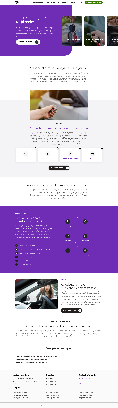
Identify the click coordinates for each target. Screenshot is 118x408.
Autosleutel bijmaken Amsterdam (20, 391)
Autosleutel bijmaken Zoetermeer (53, 398)
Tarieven (72, 2)
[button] (97, 49)
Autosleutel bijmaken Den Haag (20, 394)
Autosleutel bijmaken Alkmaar (85, 395)
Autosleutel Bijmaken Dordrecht (86, 392)
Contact (80, 2)
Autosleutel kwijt (49, 378)
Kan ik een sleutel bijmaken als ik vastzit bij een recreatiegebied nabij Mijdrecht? (37, 356)
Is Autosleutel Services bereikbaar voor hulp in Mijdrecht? (31, 353)
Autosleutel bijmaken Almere (52, 391)
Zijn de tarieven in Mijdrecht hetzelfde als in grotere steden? (32, 359)
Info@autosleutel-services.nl (85, 380)
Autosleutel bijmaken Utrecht (20, 395)
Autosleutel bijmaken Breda (52, 392)
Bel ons (68, 301)
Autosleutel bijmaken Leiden (85, 391)
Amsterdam (39, 133)
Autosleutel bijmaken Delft (85, 397)
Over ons (81, 381)
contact (50, 35)
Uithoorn (64, 302)
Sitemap (51, 405)
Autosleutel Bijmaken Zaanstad (53, 395)
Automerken (64, 2)
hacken (73, 194)
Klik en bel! (80, 41)
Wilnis (100, 301)
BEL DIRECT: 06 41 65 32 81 (85, 378)
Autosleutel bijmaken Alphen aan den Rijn (88, 394)
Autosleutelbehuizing (53, 2)
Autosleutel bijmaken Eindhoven (20, 397)
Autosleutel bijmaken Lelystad (85, 398)
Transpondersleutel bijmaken (52, 383)
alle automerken (61, 335)
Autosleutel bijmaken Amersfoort (53, 394)
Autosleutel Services (20, 27)
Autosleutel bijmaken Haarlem (53, 397)
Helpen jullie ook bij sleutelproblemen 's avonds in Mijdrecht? (32, 362)
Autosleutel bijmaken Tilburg (19, 398)
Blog (80, 383)
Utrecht (34, 133)
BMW (38, 333)
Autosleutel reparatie (51, 381)
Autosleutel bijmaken (37, 2)
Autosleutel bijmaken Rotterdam (20, 392)
